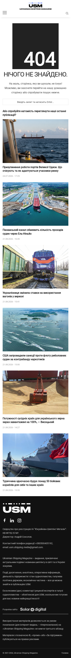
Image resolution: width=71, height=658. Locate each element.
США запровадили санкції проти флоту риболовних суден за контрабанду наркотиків (34, 357)
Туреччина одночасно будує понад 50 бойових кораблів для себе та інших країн (31, 483)
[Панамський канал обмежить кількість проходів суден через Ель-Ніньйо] (35, 204)
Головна (65, 653)
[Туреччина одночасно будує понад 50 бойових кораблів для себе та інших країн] (35, 455)
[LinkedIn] (12, 520)
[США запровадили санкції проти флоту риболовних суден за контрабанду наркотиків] (35, 330)
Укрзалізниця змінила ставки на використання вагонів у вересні (32, 294)
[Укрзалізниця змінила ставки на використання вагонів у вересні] (35, 267)
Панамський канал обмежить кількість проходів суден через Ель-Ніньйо (33, 231)
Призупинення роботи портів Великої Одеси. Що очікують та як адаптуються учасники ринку (32, 169)
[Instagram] (19, 520)
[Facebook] (4, 520)
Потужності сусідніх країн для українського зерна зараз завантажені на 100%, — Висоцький (34, 420)
